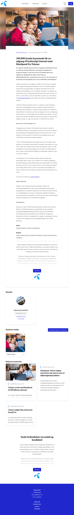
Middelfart (40, 235)
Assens (18, 235)
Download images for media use (58, 330)
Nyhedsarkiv (25, 3)
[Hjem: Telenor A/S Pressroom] (4, 3)
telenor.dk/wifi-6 (34, 177)
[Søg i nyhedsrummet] (65, 3)
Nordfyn (45, 235)
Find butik (37, 508)
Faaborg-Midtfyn (25, 235)
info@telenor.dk (20, 316)
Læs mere (37, 271)
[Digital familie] (15, 342)
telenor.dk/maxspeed (23, 98)
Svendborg (19, 237)
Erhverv (37, 506)
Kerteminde (33, 235)
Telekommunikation (21, 228)
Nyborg (50, 235)
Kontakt (44, 3)
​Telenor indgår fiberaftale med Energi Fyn (20, 411)
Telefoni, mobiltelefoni (33, 228)
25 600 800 (21, 319)
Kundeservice (37, 504)
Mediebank (35, 3)
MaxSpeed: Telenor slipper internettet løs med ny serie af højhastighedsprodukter (52, 373)
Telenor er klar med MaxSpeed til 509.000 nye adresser (20, 388)
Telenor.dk (37, 501)
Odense (55, 235)
